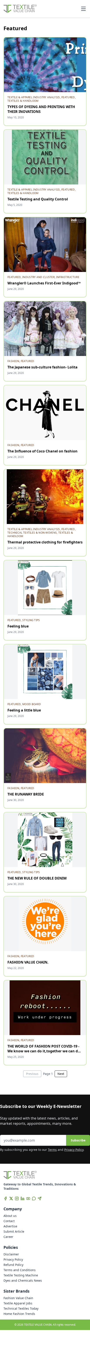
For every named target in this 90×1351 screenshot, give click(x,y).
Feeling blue (18, 626)
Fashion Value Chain (18, 1298)
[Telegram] (40, 1198)
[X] (11, 1198)
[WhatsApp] (34, 1198)
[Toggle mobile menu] (83, 9)
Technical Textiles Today (20, 1308)
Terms (52, 1150)
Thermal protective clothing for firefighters (45, 542)
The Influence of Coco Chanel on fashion (42, 451)
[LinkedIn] (22, 1198)
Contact (9, 1221)
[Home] (20, 8)
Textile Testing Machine (20, 1275)
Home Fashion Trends (19, 1314)
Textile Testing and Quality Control (37, 199)
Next (60, 1074)
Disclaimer (11, 1254)
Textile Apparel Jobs (17, 1303)
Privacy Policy (73, 1150)
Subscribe (78, 1140)
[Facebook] (5, 1198)
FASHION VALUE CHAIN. (27, 962)
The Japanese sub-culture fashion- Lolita (42, 367)
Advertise (10, 1226)
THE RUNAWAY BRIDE (25, 794)
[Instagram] (17, 1198)
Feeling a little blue (24, 710)
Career (8, 1237)
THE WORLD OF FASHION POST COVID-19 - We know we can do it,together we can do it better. (43, 1051)
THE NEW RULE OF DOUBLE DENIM (37, 878)
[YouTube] (28, 1198)
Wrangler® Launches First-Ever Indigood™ (44, 283)
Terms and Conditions (19, 1270)
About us (10, 1216)
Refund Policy (13, 1265)
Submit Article (13, 1231)
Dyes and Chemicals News (22, 1280)
